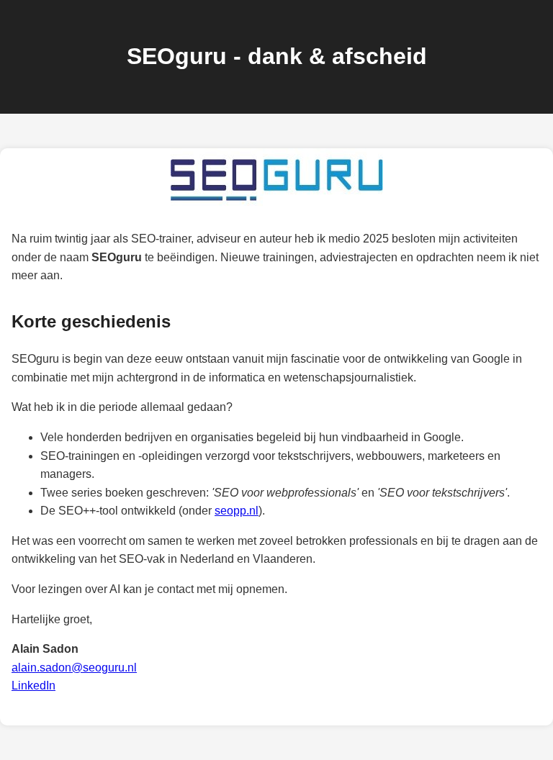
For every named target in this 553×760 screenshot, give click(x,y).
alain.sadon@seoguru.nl (74, 667)
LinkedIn (33, 685)
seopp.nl (236, 511)
